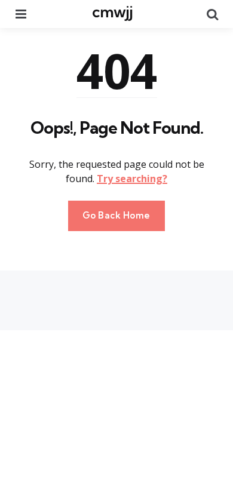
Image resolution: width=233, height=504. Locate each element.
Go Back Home (116, 215)
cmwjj (112, 12)
